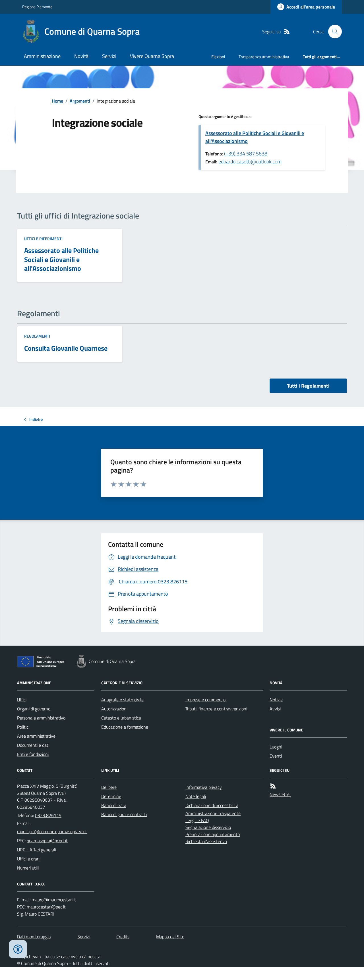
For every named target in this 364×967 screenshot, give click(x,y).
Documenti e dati (33, 745)
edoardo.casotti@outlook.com (250, 161)
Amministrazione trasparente (213, 813)
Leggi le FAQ (197, 820)
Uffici (21, 699)
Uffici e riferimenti (43, 239)
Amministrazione (42, 56)
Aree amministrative (36, 736)
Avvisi (275, 708)
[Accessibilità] (17, 949)
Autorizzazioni (114, 708)
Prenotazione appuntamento (212, 834)
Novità (81, 56)
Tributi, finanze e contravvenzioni (216, 708)
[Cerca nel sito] (333, 31)
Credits (122, 936)
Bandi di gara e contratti (124, 814)
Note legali (195, 796)
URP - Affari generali (36, 849)
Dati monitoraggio (34, 936)
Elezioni (218, 56)
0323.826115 (48, 815)
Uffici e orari (28, 858)
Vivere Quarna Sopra (152, 56)
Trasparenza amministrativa (264, 56)
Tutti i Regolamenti (308, 386)
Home (57, 100)
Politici (23, 726)
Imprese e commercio (205, 699)
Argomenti (80, 100)
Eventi (276, 755)
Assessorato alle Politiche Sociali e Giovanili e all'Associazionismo (254, 137)
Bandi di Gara (113, 805)
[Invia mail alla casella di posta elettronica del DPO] (54, 899)
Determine (111, 796)
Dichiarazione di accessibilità (211, 805)
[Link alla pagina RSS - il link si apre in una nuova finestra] (287, 31)
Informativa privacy (203, 787)
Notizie (276, 699)
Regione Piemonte (37, 7)
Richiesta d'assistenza (206, 841)
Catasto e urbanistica (121, 717)
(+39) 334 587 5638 (245, 153)
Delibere (109, 787)
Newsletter (280, 794)
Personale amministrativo (41, 717)
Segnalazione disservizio (208, 827)
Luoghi (276, 746)
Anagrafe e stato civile (122, 699)
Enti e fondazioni (33, 754)
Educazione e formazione (124, 726)
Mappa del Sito (170, 936)
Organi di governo (33, 708)
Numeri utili (28, 867)
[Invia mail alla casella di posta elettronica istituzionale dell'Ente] (52, 831)
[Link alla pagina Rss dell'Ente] (273, 786)
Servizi (109, 56)
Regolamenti (37, 336)
